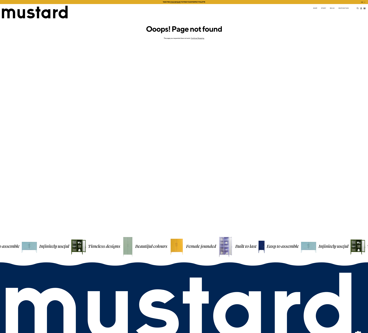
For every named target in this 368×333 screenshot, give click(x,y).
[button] (315, 8)
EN (362, 2)
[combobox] (363, 1)
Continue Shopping (197, 38)
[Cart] (364, 8)
